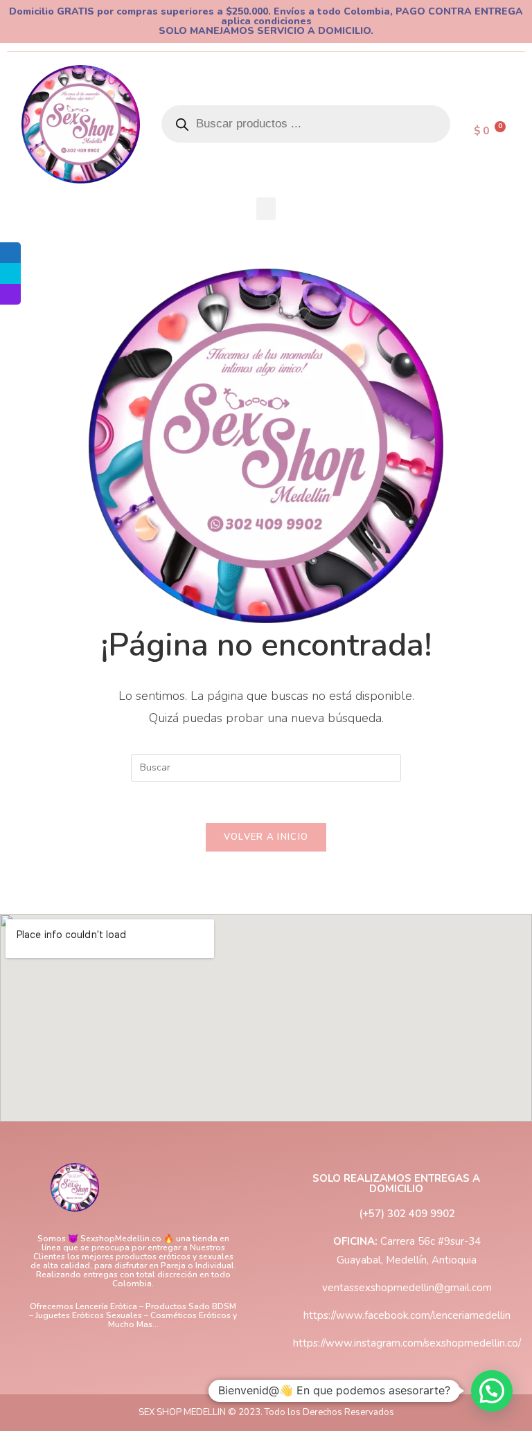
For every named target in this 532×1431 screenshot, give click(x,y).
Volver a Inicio (266, 837)
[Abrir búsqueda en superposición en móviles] (305, 124)
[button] (266, 208)
